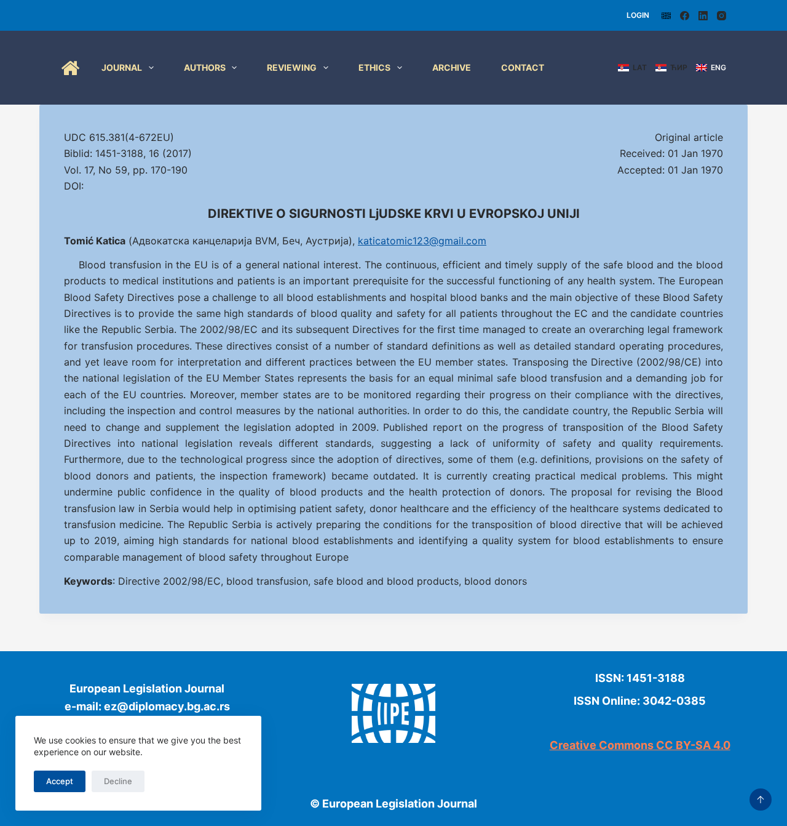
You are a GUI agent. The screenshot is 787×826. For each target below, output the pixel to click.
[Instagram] (721, 15)
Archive (451, 67)
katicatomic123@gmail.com (422, 241)
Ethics (374, 67)
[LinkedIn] (703, 15)
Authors (205, 67)
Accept (59, 781)
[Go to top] (760, 799)
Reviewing (292, 67)
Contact (522, 67)
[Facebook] (684, 15)
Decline (118, 781)
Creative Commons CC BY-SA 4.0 (640, 745)
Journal (121, 67)
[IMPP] (666, 15)
